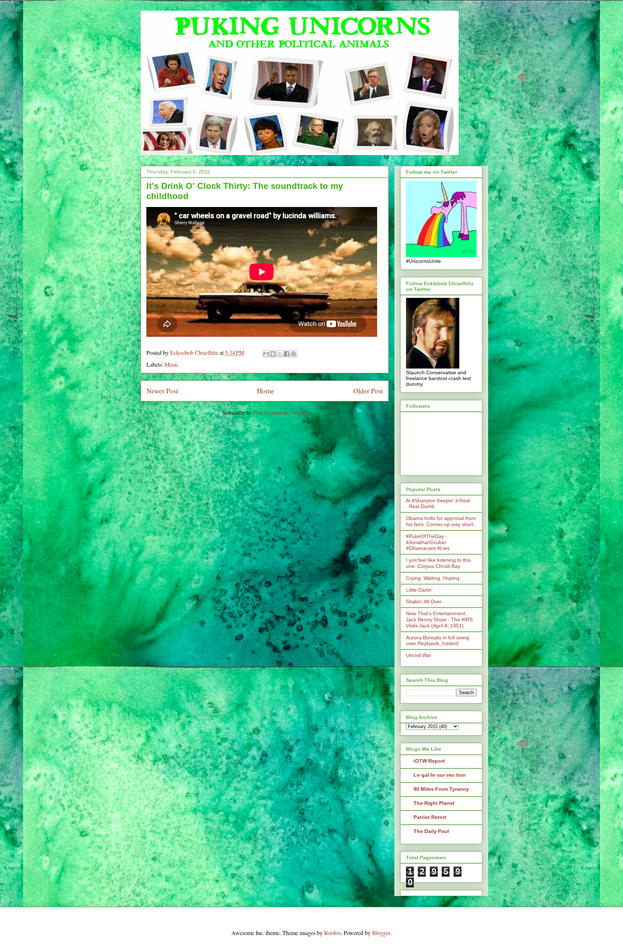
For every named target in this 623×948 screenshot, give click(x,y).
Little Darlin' (419, 590)
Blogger (381, 932)
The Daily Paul (431, 831)
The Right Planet (434, 803)
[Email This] (266, 353)
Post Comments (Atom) (280, 412)
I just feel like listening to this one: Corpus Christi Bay (438, 563)
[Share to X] (279, 353)
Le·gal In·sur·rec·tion (440, 775)
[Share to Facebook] (286, 353)
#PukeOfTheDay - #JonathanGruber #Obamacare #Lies (428, 542)
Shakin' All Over (424, 601)
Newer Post (162, 390)
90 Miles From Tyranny (441, 789)
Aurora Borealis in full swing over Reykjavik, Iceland (437, 641)
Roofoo (332, 932)
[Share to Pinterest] (293, 353)
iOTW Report (429, 761)
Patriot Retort (430, 817)
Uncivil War (418, 655)
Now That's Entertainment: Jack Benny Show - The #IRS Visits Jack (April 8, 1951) (439, 619)
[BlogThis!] (273, 353)
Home (265, 390)
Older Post (368, 390)
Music (171, 364)
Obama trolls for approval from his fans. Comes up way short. (441, 521)
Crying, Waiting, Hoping (432, 578)
